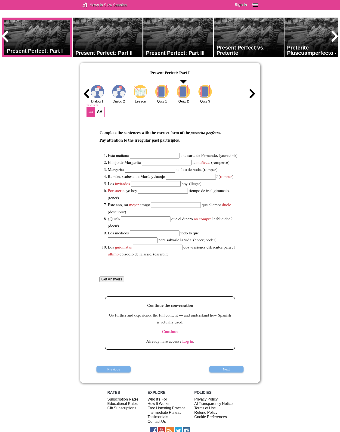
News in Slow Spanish (92, 5)
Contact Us (157, 421)
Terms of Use (205, 408)
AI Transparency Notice (213, 404)
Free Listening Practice (166, 408)
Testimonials (158, 417)
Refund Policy (205, 412)
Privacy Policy (206, 399)
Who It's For (157, 399)
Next (226, 369)
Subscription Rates (123, 399)
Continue (170, 331)
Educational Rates (122, 404)
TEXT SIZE (93, 105)
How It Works (158, 404)
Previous (113, 369)
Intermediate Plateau (165, 412)
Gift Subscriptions (121, 408)
